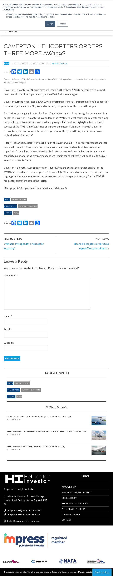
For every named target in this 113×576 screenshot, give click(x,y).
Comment (10, 275)
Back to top (102, 572)
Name (8, 316)
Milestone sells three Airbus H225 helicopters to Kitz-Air (39, 417)
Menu (13, 31)
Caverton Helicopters (28, 206)
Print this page (60, 63)
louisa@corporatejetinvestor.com (23, 521)
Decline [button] (63, 23)
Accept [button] (50, 23)
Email (7, 329)
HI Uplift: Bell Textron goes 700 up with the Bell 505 (36, 447)
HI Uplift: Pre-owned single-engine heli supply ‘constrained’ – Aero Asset (47, 432)
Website (9, 342)
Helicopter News (19, 199)
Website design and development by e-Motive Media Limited (70, 572)
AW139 (16, 213)
